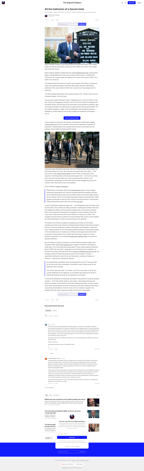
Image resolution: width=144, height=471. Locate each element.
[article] (72, 403)
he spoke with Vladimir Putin (77, 236)
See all (48, 438)
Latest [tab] (50, 395)
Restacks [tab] (54, 310)
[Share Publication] (125, 2)
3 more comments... (49, 387)
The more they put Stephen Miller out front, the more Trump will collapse (63, 412)
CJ (48, 324)
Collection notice (84, 460)
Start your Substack (68, 464)
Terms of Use (79, 440)
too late (79, 201)
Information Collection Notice (71, 442)
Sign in (139, 2)
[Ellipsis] (98, 324)
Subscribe (131, 2)
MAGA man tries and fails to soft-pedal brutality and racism (65, 399)
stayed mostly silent (64, 174)
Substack (64, 468)
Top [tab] (46, 395)
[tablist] (51, 310)
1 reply (51, 353)
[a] (93, 402)
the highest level (66, 245)
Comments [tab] (48, 310)
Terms (77, 460)
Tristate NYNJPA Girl (53, 358)
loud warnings (75, 190)
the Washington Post (81, 73)
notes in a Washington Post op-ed (84, 251)
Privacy (73, 460)
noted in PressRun (62, 186)
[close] (86, 415)
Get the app (79, 464)
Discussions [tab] (56, 395)
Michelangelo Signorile (54, 15)
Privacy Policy (83, 442)
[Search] (122, 2)
